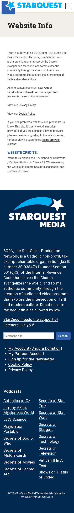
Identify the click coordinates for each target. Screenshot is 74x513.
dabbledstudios (57, 493)
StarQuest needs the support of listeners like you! (30, 322)
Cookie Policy (27, 113)
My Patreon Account (26, 354)
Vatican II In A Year (51, 462)
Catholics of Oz (16, 400)
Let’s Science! (15, 419)
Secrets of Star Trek (52, 403)
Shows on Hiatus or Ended (53, 474)
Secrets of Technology (49, 439)
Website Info (28, 496)
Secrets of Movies (19, 462)
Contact (40, 496)
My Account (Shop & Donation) (35, 348)
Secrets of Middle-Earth (14, 453)
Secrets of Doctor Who (18, 441)
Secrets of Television (48, 451)
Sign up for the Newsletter (31, 359)
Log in (49, 496)
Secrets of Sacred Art (18, 471)
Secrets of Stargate (48, 427)
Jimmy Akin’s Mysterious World (18, 410)
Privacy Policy (27, 105)
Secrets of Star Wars (52, 415)
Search (63, 336)
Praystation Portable (13, 429)
